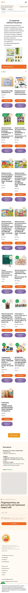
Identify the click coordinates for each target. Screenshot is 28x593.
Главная (3, 9)
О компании (4, 572)
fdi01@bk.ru (10, 469)
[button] (4, 2)
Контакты (3, 574)
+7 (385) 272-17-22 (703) (9, 459)
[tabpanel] (14, 252)
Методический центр (5, 568)
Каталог (10, 9)
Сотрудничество (4, 570)
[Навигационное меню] (26, 2)
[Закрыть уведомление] (27, 585)
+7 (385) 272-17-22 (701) (9, 458)
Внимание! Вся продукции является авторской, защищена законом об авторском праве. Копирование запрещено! (7, 7)
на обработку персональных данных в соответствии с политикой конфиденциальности (14, 518)
